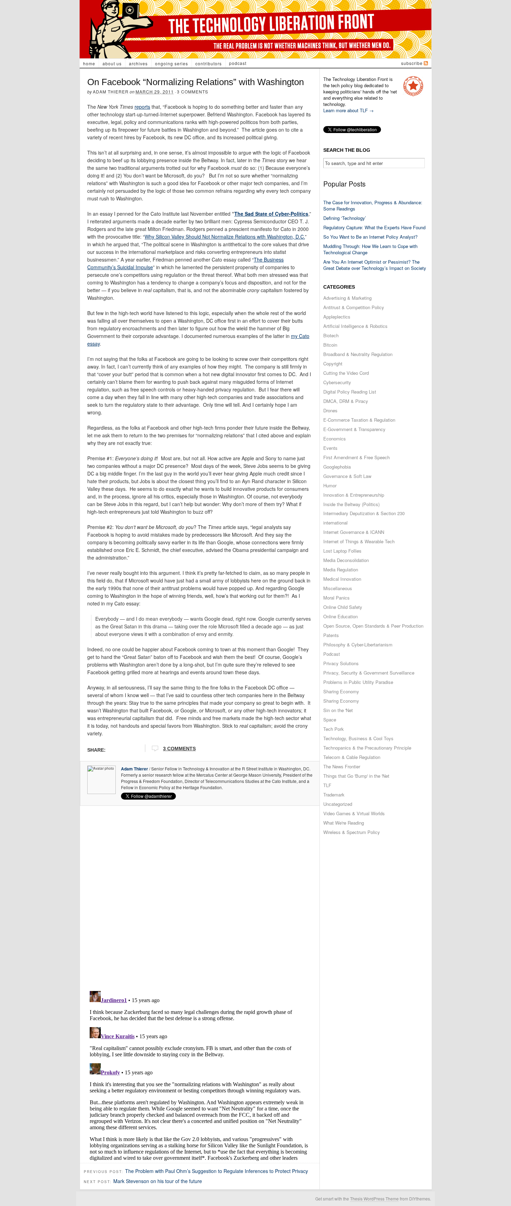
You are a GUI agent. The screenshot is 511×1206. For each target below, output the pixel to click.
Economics (334, 438)
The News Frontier (341, 766)
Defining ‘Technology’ (344, 218)
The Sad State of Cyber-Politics (271, 213)
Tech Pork (333, 729)
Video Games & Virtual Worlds (354, 813)
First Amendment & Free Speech (356, 457)
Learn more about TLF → (348, 110)
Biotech (331, 335)
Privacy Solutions (341, 663)
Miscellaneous (337, 588)
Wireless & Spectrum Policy (351, 832)
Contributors (208, 63)
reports (142, 106)
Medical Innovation (342, 579)
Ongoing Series (171, 63)
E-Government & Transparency (354, 429)
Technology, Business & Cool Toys (358, 738)
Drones (330, 410)
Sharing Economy (341, 691)
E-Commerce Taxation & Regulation (359, 419)
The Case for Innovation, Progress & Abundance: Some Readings (372, 205)
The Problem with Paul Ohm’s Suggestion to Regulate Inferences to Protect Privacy (216, 1170)
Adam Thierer (111, 91)
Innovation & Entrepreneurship (353, 495)
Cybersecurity (337, 382)
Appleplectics (336, 316)
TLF (327, 785)
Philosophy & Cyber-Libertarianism (357, 644)
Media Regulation (340, 569)
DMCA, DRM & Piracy (345, 401)
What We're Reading (343, 822)
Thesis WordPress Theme (374, 1198)
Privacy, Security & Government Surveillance (368, 672)
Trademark (333, 794)
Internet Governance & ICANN (353, 532)
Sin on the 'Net (338, 710)
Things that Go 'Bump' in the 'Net (356, 776)
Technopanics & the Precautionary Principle (367, 747)
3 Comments (192, 91)
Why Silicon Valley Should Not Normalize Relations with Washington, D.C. (225, 236)
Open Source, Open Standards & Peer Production (373, 625)
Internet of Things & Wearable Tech (359, 541)
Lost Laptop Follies (342, 550)
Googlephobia (337, 466)
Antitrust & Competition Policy (353, 307)
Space (329, 719)
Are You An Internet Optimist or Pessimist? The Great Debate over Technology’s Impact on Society (374, 264)
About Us (112, 63)
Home (89, 63)
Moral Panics (336, 597)
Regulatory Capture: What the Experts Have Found (374, 227)
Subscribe (412, 63)
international (335, 522)
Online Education (340, 616)
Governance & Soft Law (347, 476)
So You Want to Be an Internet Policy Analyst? (370, 236)
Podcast (237, 63)
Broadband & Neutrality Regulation (357, 354)
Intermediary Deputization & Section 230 (364, 513)
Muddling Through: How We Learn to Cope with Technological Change (370, 249)
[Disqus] (199, 896)
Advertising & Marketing (347, 298)
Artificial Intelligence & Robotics (355, 326)
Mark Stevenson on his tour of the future (157, 1181)
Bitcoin (330, 344)
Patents (331, 635)
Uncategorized (337, 804)
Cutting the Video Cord (346, 373)
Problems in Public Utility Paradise (358, 682)
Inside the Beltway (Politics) (351, 504)
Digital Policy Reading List (349, 391)
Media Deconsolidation (346, 560)
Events (330, 448)
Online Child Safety (342, 607)
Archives (138, 63)
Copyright (332, 363)
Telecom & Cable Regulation (351, 757)
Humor (329, 485)
